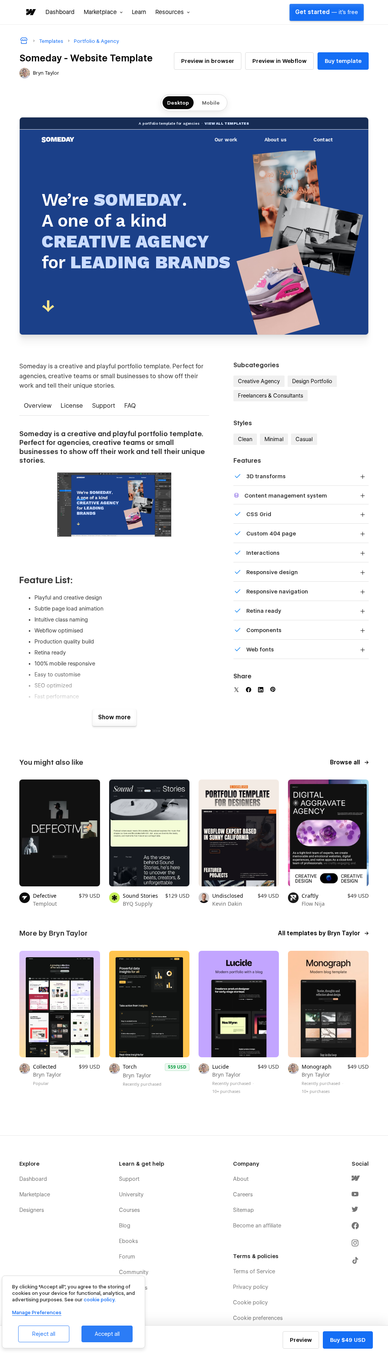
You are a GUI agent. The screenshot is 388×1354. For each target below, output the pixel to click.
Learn (139, 12)
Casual (304, 439)
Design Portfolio (312, 381)
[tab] (37, 406)
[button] (103, 12)
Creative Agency (259, 381)
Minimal (273, 439)
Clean (245, 439)
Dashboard (60, 12)
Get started (326, 12)
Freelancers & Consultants (270, 396)
